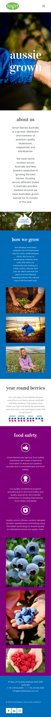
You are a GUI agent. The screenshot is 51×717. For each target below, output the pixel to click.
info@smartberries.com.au (25, 691)
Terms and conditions (32, 702)
